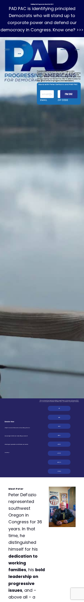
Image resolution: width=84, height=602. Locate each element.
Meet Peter (15, 488)
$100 (59, 435)
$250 (59, 444)
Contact (7, 49)
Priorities (63, 49)
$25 (59, 417)
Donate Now (9, 422)
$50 (59, 426)
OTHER (59, 471)
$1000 (59, 462)
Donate (77, 49)
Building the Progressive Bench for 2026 (42, 4)
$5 (59, 408)
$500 (59, 453)
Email (43, 100)
